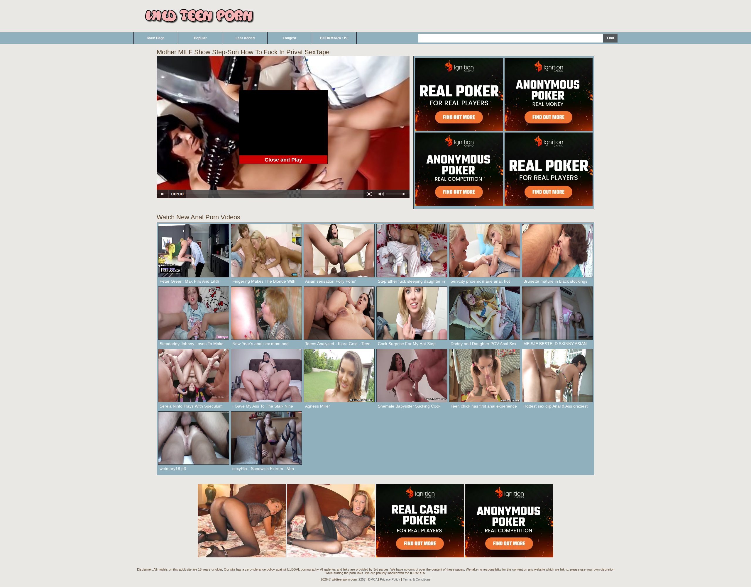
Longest (289, 38)
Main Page (156, 38)
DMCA (372, 579)
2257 (362, 579)
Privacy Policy (390, 579)
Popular (200, 38)
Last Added (245, 38)
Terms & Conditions (417, 579)
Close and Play (283, 160)
